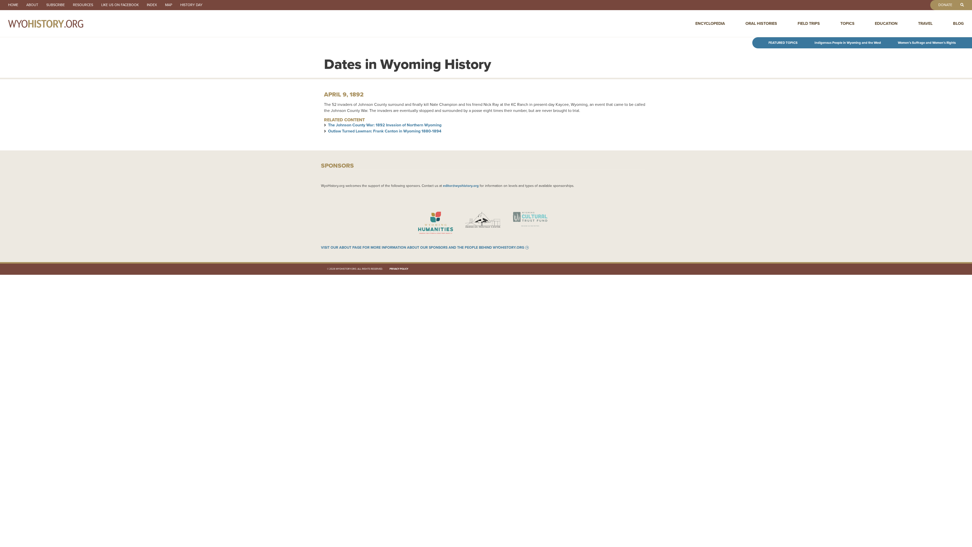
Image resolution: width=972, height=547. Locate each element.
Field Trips (809, 23)
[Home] (56, 23)
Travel (925, 23)
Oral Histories (761, 23)
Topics (847, 23)
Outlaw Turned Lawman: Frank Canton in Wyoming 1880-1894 (384, 131)
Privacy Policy (399, 269)
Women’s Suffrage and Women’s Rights (927, 42)
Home (13, 5)
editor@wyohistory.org (461, 185)
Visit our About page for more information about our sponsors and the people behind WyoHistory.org (422, 248)
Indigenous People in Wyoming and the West (848, 42)
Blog (958, 23)
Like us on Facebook (120, 5)
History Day (191, 5)
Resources (83, 5)
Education (886, 23)
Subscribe (55, 5)
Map (168, 5)
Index (152, 5)
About (32, 5)
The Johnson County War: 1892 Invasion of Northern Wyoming (384, 125)
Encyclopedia (710, 23)
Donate (945, 5)
